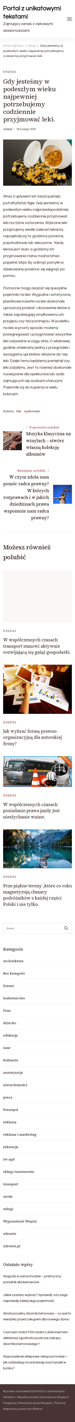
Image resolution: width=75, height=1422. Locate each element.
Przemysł (10, 1109)
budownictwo (14, 998)
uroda (7, 1196)
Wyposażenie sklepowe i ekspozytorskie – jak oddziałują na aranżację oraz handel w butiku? (35, 1362)
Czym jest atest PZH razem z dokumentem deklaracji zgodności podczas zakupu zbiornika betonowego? (35, 1338)
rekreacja (10, 1146)
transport (10, 1184)
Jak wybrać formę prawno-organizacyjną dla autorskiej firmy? (32, 737)
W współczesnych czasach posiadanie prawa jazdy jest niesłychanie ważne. (31, 810)
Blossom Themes (53, 1403)
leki (18, 411)
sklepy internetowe (18, 1171)
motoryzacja (13, 1072)
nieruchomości (15, 1085)
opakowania (32, 411)
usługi (9, 72)
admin (7, 129)
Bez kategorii (14, 973)
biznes (8, 985)
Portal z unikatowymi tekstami (32, 12)
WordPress (34, 1409)
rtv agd (9, 1159)
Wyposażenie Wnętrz (20, 1221)
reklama (9, 1122)
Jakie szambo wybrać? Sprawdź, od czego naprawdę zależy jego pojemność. (35, 1297)
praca (7, 1097)
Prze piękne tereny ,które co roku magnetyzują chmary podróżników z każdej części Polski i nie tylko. (37, 895)
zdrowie (9, 1233)
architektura (13, 961)
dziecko (9, 1023)
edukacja (10, 1035)
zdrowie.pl (11, 1246)
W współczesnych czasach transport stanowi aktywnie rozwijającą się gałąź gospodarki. (37, 646)
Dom (7, 1010)
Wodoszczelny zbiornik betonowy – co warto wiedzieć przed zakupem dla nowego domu (37, 1316)
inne (6, 1047)
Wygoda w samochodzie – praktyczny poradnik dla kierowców (32, 1279)
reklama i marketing (19, 1134)
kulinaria (10, 1060)
